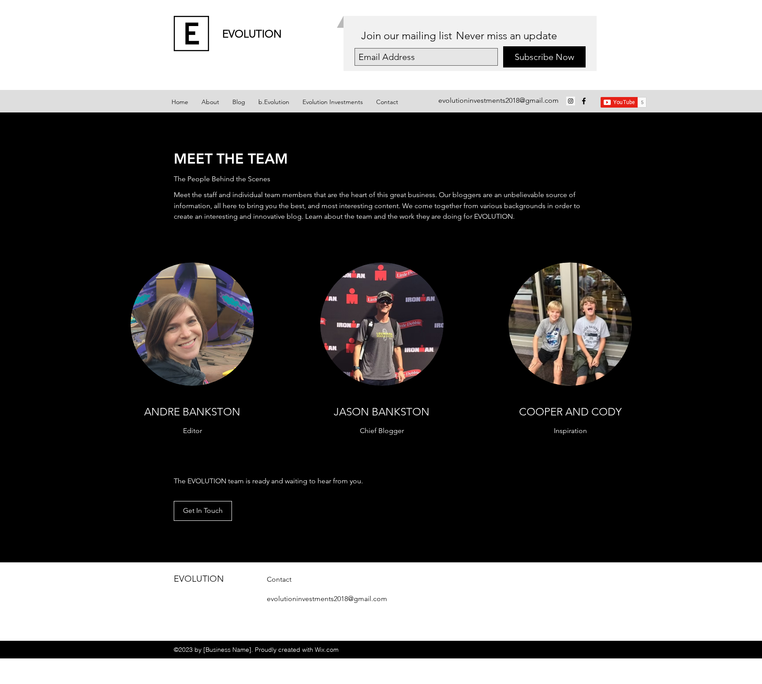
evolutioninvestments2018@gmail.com (498, 100)
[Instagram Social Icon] (570, 101)
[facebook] (583, 101)
